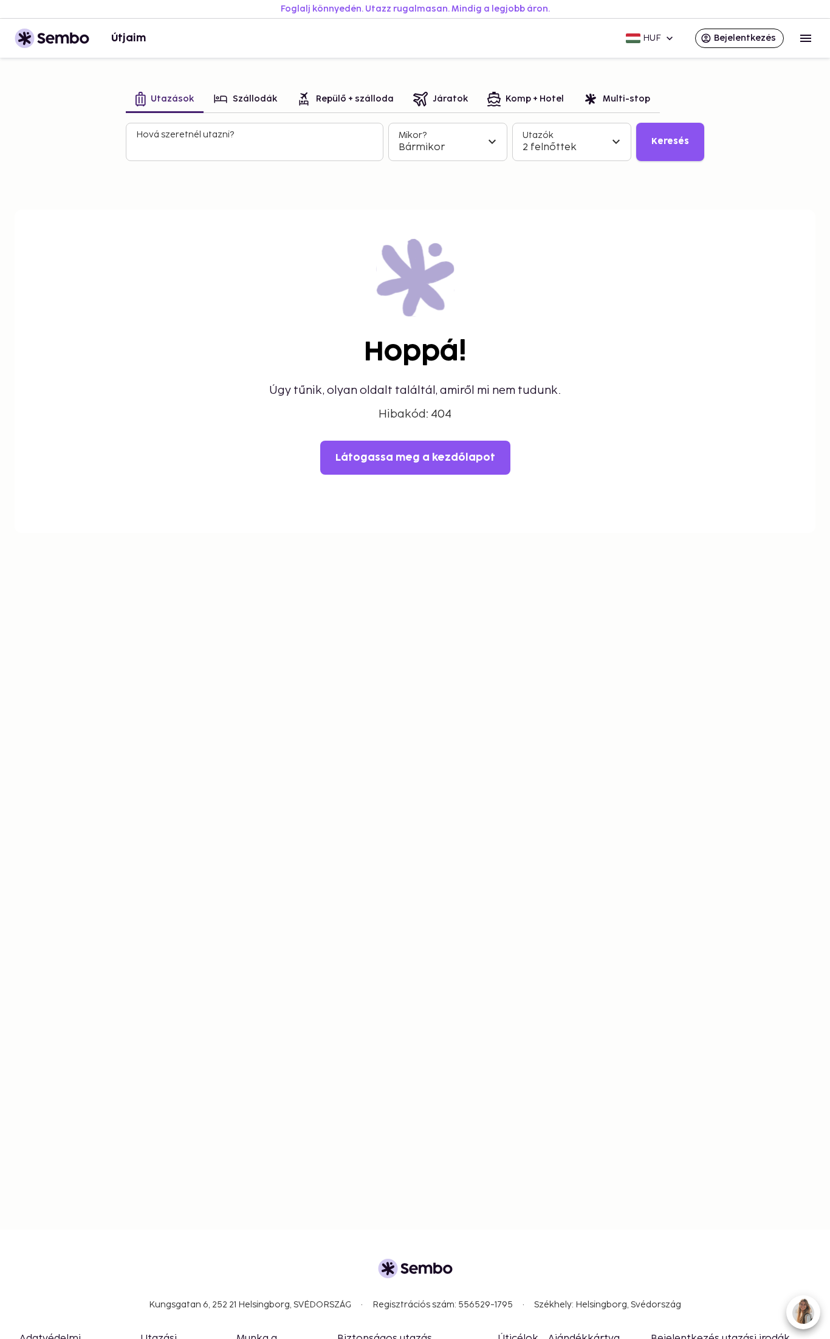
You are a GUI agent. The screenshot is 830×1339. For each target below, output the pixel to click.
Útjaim (128, 38)
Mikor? (413, 135)
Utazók (538, 135)
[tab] (165, 100)
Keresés (670, 141)
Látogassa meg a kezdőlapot (415, 458)
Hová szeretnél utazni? (185, 134)
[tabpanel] (415, 142)
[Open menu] (805, 38)
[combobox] (256, 147)
